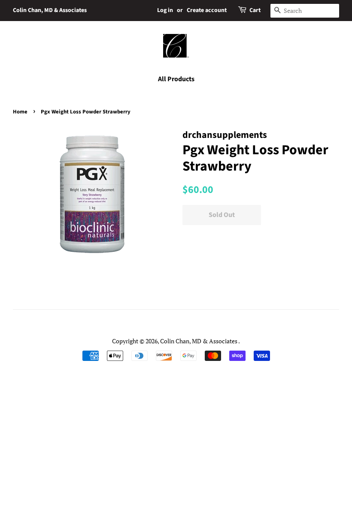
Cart (255, 10)
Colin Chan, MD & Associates (50, 10)
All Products (176, 79)
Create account (207, 10)
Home (20, 112)
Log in (165, 10)
